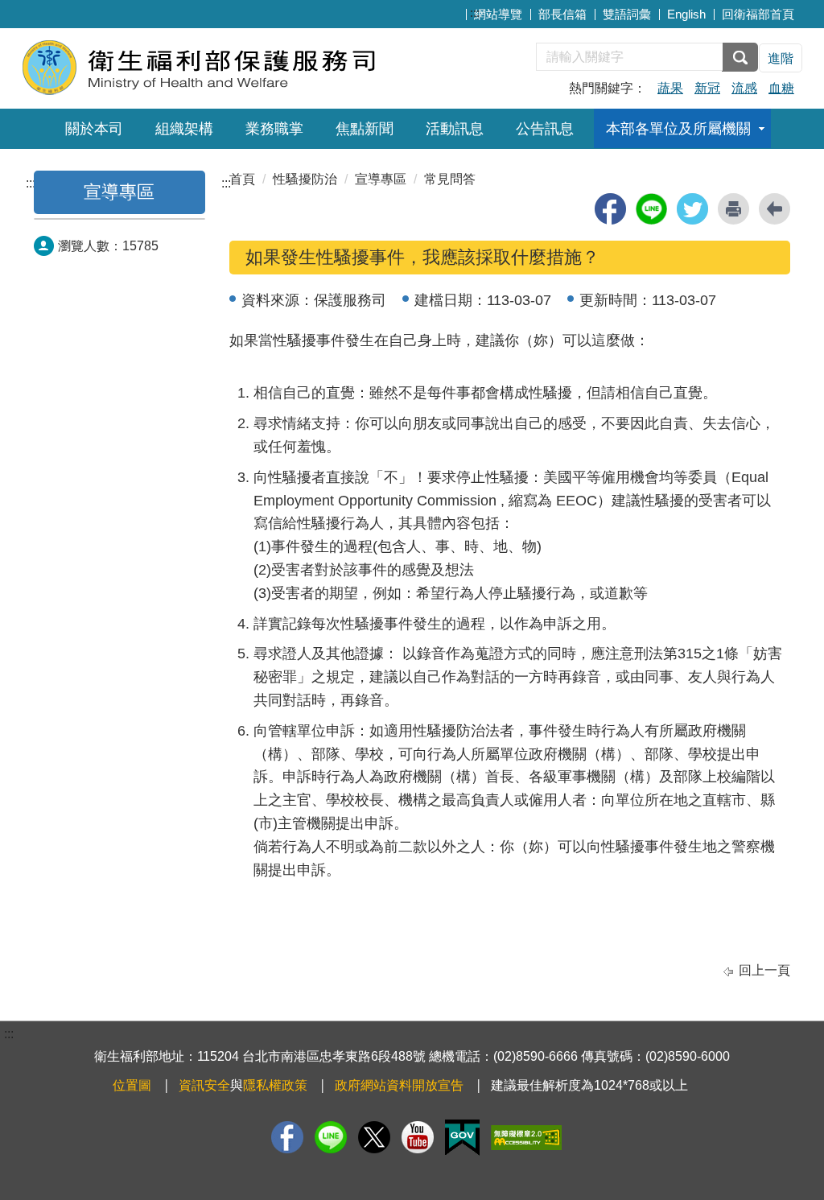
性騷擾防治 (305, 179)
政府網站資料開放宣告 (399, 1085)
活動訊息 (455, 129)
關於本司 (94, 129)
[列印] (733, 209)
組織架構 (184, 129)
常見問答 (450, 179)
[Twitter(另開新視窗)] (374, 1137)
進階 (780, 58)
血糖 (781, 88)
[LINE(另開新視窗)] (331, 1137)
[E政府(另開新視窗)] (462, 1138)
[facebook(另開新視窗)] (610, 209)
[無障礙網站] (526, 1137)
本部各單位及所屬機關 (678, 129)
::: (475, 12)
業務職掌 (274, 129)
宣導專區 (119, 192)
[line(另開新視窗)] (651, 209)
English (686, 14)
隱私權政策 (275, 1085)
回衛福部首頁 (758, 14)
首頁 (242, 179)
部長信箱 (562, 14)
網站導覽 (498, 14)
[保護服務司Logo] (217, 66)
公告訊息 (545, 129)
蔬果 (670, 88)
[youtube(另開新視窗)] (418, 1137)
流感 (744, 88)
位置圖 (132, 1085)
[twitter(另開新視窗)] (692, 209)
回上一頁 (764, 970)
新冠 (707, 88)
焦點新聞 (364, 129)
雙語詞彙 (627, 14)
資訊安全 (204, 1085)
